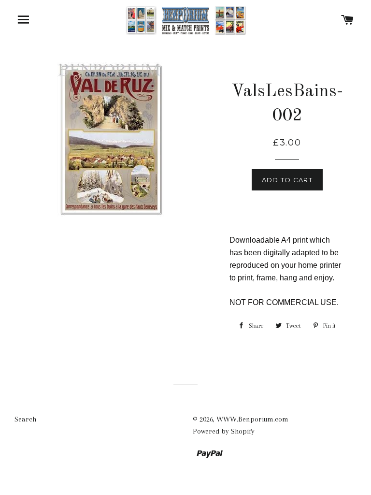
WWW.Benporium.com (252, 419)
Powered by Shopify (224, 431)
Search (25, 419)
